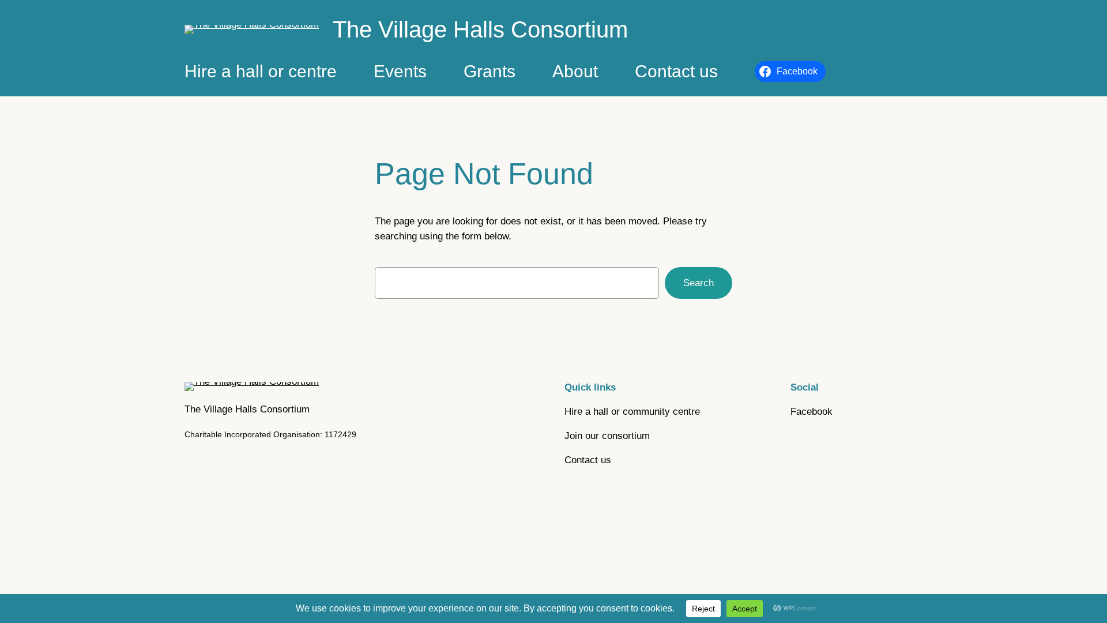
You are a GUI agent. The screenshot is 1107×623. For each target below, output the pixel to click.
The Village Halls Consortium (480, 29)
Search (698, 282)
